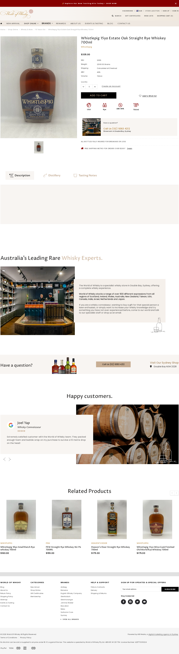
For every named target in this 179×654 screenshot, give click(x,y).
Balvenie (64, 590)
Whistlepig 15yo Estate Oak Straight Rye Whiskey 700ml (71, 29)
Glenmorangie (67, 600)
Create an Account (111, 86)
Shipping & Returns (99, 593)
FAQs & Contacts (98, 587)
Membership (36, 596)
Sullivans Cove (67, 612)
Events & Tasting (94, 23)
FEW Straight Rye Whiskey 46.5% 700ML (63, 548)
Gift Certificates (37, 593)
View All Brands (70, 619)
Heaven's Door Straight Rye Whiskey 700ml (110, 548)
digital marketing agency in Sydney (163, 634)
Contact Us (124, 23)
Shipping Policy (6, 596)
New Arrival (13, 23)
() (165, 16)
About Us (4, 590)
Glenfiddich (65, 596)
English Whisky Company (71, 593)
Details (129, 148)
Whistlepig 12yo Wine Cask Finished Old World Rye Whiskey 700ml (155, 548)
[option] (39, 87)
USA (89, 109)
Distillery (54, 175)
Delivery (94, 590)
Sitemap (3, 600)
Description (22, 175)
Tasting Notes (88, 175)
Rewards (61, 23)
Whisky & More (27, 29)
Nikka (63, 609)
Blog (110, 23)
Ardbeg (64, 587)
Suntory (64, 615)
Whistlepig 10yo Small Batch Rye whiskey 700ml (17, 548)
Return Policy (5, 593)
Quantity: (84, 82)
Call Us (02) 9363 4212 (113, 364)
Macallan (65, 606)
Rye (104, 109)
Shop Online (13, 29)
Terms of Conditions (8, 637)
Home (2, 29)
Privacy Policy (25, 637)
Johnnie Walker (67, 603)
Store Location (152, 11)
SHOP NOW (111, 3)
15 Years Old (40, 29)
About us (75, 23)
